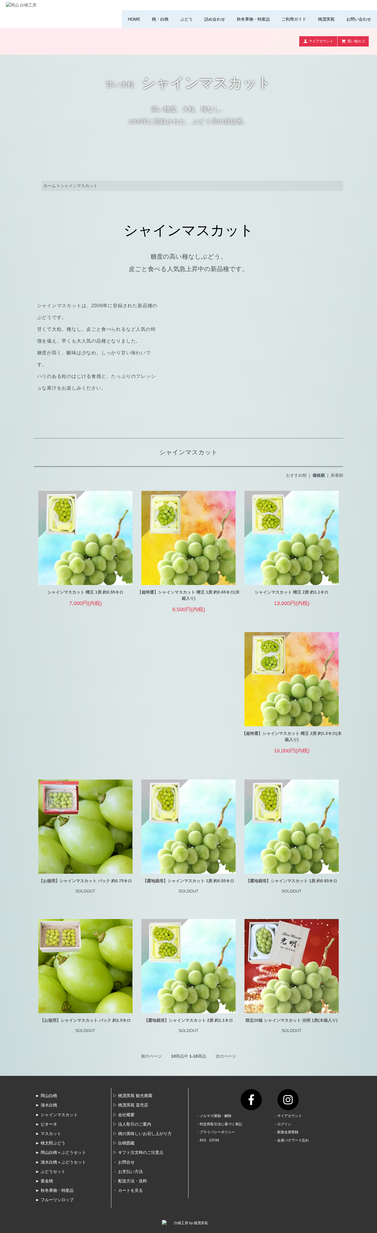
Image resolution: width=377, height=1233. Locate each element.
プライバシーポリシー (217, 1132)
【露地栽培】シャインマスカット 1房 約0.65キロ (291, 880)
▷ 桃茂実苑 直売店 (130, 1105)
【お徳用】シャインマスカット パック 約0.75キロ (85, 880)
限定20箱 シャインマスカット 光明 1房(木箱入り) (292, 1020)
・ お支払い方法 (128, 1171)
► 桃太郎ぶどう (50, 1143)
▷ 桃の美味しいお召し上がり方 (142, 1133)
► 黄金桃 (44, 1181)
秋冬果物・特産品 (253, 19)
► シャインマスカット (56, 1115)
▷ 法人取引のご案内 (132, 1124)
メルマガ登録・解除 (216, 1116)
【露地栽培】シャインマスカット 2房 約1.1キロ (188, 1020)
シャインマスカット (78, 185)
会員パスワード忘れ (293, 1140)
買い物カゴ (356, 41)
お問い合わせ (358, 19)
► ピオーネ (46, 1124)
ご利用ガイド (294, 19)
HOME (134, 19)
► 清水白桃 (46, 1105)
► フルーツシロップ (54, 1200)
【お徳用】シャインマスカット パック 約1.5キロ (85, 1020)
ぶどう (186, 19)
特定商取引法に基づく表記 (221, 1124)
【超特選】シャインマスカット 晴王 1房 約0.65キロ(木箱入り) (189, 595)
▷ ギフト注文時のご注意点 (138, 1152)
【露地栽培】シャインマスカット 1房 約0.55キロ (188, 880)
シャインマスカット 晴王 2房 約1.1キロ (291, 592)
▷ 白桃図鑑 (124, 1143)
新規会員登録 (287, 1132)
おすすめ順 (296, 475)
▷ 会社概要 (124, 1115)
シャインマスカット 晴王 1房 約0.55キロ (85, 592)
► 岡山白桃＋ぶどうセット (60, 1152)
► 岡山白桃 (46, 1096)
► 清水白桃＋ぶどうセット (60, 1162)
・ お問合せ (124, 1162)
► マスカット (48, 1133)
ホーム (49, 185)
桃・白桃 (160, 19)
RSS (203, 1140)
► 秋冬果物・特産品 (54, 1190)
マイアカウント (321, 41)
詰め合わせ (214, 19)
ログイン (284, 1124)
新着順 (337, 475)
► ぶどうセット (50, 1171)
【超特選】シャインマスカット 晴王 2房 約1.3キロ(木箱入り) (292, 736)
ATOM (214, 1140)
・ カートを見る (128, 1190)
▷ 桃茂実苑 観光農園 (132, 1096)
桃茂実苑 (326, 19)
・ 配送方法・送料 (130, 1181)
